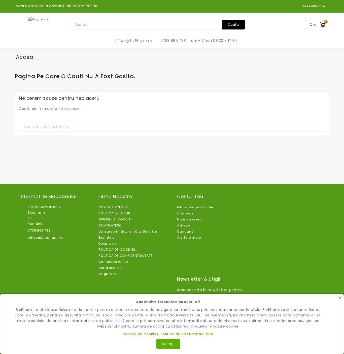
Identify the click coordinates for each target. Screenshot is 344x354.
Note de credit (189, 219)
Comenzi (185, 213)
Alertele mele (189, 237)
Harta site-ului (111, 267)
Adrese (183, 225)
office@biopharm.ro (46, 237)
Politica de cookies (140, 334)
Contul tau (190, 196)
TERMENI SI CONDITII (115, 219)
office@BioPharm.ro (130, 40)
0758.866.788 (170, 40)
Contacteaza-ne (113, 261)
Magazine (107, 273)
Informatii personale (195, 207)
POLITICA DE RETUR (114, 213)
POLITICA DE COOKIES (116, 249)
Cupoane (185, 231)
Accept (168, 343)
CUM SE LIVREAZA (113, 207)
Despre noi (108, 243)
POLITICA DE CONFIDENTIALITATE (125, 255)
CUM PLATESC (110, 225)
